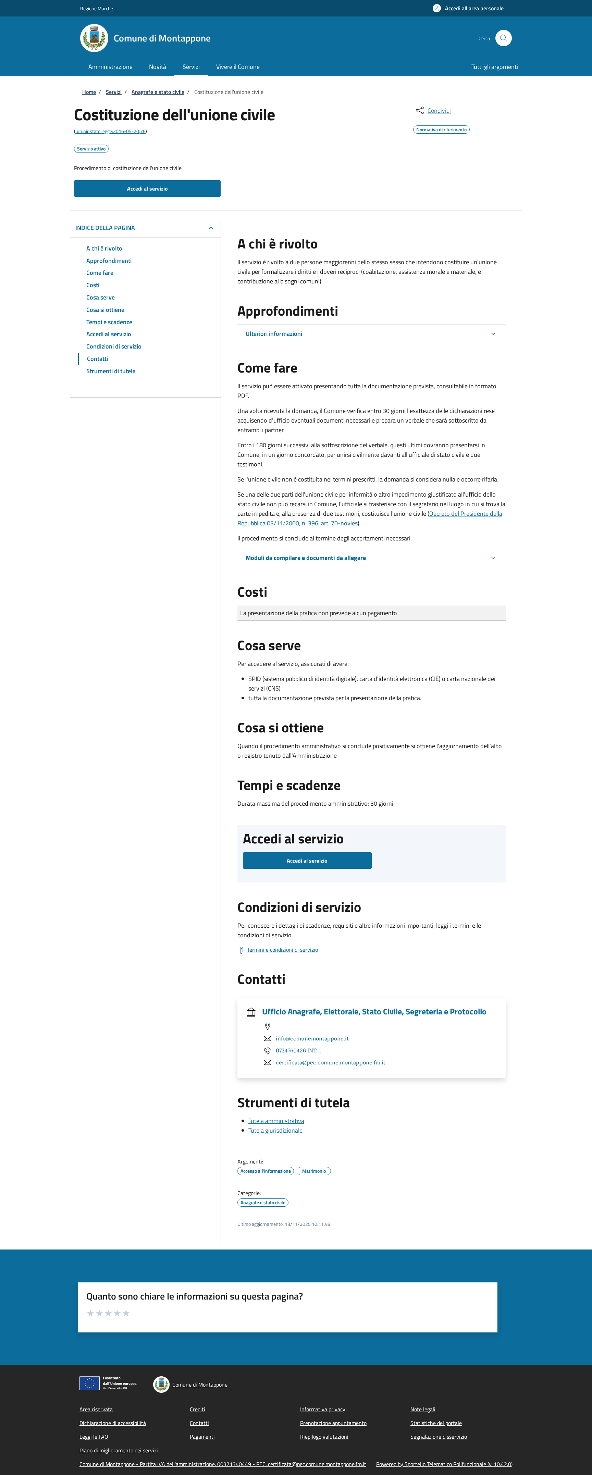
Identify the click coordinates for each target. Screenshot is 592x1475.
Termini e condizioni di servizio (282, 950)
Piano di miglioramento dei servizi (118, 1450)
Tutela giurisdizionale (275, 1130)
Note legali (422, 1409)
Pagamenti (202, 1437)
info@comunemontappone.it (312, 1038)
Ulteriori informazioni (274, 333)
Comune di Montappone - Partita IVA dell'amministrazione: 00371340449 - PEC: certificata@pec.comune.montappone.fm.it (222, 1464)
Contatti (199, 1423)
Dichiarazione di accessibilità (112, 1423)
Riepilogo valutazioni (324, 1437)
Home (89, 92)
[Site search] (503, 38)
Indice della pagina (105, 227)
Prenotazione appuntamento (333, 1423)
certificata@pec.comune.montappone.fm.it (330, 1062)
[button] (468, 8)
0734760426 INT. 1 (298, 1050)
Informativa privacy (322, 1409)
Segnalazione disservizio (438, 1437)
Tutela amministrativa (276, 1120)
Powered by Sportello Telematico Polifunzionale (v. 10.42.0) (444, 1464)
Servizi (114, 92)
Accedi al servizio (147, 188)
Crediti (197, 1409)
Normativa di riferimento (441, 128)
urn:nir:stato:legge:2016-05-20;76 (110, 131)
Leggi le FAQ (93, 1437)
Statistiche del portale (436, 1423)
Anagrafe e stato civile (158, 92)
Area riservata (96, 1409)
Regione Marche (96, 8)
